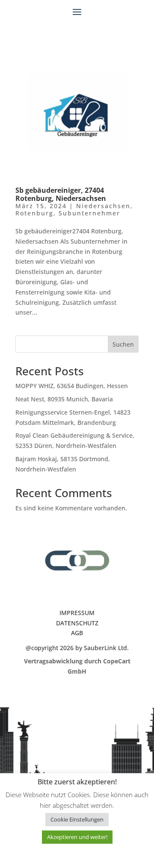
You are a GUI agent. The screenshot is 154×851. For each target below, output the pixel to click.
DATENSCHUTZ (77, 623)
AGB (77, 633)
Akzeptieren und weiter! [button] (77, 837)
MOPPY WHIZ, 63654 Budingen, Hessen (71, 386)
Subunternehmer (89, 213)
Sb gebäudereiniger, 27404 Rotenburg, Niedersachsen (60, 194)
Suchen (123, 344)
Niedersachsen (103, 206)
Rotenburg (34, 213)
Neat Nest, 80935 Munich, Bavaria (64, 399)
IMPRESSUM (77, 613)
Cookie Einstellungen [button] (77, 819)
